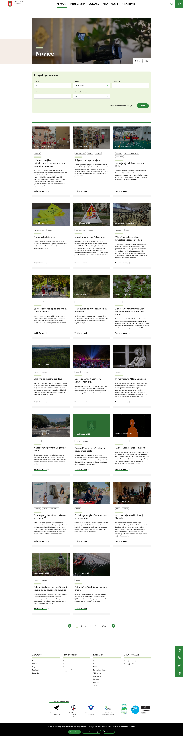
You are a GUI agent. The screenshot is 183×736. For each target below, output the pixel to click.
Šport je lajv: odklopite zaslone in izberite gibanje (50, 310)
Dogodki (35, 667)
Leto (37, 81)
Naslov (38, 92)
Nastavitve (108, 732)
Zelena (95, 661)
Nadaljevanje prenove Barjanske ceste (50, 449)
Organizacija (67, 661)
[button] (120, 106)
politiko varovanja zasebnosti (123, 727)
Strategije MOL (129, 664)
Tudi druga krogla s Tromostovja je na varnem (91, 517)
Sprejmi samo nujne (92, 732)
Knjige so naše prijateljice (87, 160)
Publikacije (35, 670)
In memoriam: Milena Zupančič (130, 378)
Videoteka (35, 664)
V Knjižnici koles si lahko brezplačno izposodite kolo (128, 238)
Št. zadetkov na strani (81, 92)
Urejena (95, 664)
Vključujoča (97, 673)
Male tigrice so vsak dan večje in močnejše (91, 310)
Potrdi (143, 106)
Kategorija (117, 81)
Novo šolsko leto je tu (44, 237)
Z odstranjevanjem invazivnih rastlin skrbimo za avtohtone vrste (129, 311)
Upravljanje (66, 664)
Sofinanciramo (68, 667)
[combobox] (52, 85)
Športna (96, 682)
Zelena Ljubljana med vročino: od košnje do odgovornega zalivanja (50, 588)
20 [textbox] (76, 96)
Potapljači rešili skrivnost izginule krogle (91, 588)
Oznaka (77, 81)
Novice (34, 661)
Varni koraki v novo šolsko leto (90, 237)
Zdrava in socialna (99, 670)
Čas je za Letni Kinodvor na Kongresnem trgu (88, 380)
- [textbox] (36, 85)
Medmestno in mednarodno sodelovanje (72, 671)
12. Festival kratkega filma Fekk (130, 447)
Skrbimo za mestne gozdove (48, 378)
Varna (95, 685)
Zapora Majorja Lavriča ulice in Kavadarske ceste (90, 449)
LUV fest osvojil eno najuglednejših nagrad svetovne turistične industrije (49, 163)
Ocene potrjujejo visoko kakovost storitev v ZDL (50, 517)
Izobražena (97, 676)
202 (104, 625)
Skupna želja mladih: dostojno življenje (130, 517)
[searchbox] (86, 85)
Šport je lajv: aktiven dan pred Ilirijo (130, 165)
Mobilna (96, 667)
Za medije (35, 673)
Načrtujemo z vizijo (130, 661)
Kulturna (96, 679)
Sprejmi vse (74, 732)
